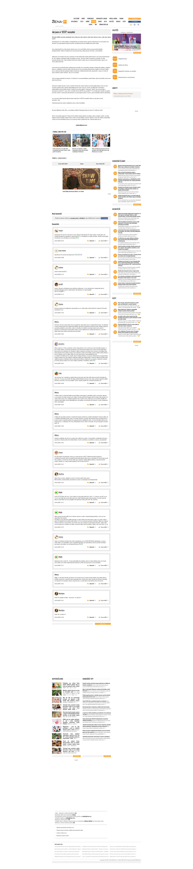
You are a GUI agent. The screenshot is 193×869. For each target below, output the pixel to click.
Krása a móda (113, 18)
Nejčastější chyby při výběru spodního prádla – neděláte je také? (95, 851)
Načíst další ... (103, 624)
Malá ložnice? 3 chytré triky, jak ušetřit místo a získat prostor (123, 856)
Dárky (83, 18)
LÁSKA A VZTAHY (62, 158)
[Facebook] (138, 24)
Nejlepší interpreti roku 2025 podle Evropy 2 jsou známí (68, 856)
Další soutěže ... (137, 53)
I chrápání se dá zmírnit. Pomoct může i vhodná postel (94, 846)
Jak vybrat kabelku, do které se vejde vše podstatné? (67, 851)
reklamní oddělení (88, 821)
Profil (90, 24)
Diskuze (118, 21)
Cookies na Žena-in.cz (62, 833)
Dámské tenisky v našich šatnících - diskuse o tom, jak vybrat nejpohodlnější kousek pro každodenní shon (95, 849)
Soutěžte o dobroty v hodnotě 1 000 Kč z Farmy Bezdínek (127, 48)
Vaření (87, 21)
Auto (105, 21)
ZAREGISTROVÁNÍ (74, 218)
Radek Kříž (101, 164)
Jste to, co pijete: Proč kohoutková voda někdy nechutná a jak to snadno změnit (95, 856)
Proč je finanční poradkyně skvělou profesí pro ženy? (67, 854)
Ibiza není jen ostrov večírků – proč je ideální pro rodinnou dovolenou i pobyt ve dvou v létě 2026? (68, 849)
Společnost (74, 21)
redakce (74, 815)
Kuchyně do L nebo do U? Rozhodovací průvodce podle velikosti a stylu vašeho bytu (123, 849)
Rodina (121, 18)
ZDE (76, 813)
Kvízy (124, 21)
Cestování (76, 18)
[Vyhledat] (130, 24)
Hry (96, 24)
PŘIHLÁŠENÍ (82, 218)
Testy (81, 21)
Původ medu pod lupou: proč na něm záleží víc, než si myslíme (123, 854)
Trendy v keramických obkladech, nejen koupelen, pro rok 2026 (123, 851)
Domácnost (90, 18)
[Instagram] (134, 24)
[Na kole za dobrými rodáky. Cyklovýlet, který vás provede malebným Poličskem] (81, 140)
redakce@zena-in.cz (86, 816)
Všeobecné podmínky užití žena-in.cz (65, 827)
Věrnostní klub (103, 24)
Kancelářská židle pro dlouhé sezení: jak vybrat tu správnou (95, 854)
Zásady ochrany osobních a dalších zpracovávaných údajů (70, 830)
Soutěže (111, 21)
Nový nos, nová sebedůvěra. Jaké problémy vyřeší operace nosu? (123, 846)
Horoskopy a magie (101, 18)
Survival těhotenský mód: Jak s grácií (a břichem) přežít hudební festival (68, 846)
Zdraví (100, 21)
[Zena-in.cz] (60, 22)
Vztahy (94, 21)
